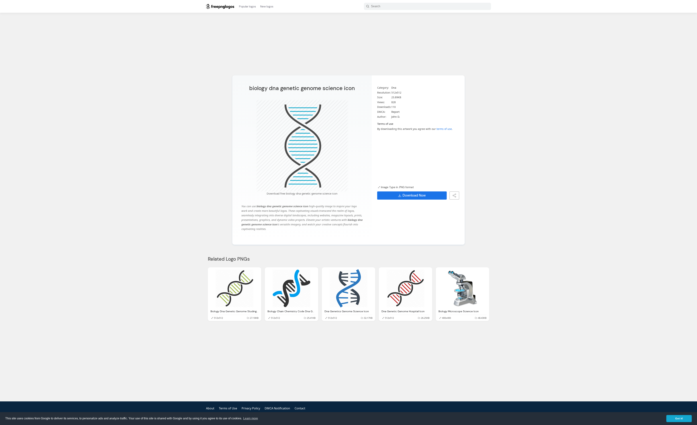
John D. (395, 116)
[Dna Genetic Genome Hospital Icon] (405, 288)
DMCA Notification (277, 408)
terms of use (444, 129)
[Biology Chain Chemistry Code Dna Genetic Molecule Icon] (291, 288)
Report (395, 112)
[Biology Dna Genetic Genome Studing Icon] (234, 288)
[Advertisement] (348, 46)
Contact (300, 408)
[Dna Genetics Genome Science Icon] (348, 288)
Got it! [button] (679, 418)
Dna (393, 87)
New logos (266, 6)
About (210, 408)
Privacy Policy (251, 408)
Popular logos (247, 6)
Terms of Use (228, 408)
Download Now (414, 195)
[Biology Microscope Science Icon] (462, 288)
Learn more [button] (250, 418)
